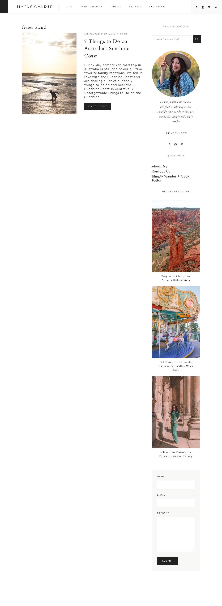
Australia (90, 34)
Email (161, 495)
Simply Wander (34, 6)
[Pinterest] (169, 144)
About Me (160, 166)
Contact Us (161, 171)
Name (161, 476)
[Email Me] (182, 144)
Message (163, 513)
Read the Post (97, 106)
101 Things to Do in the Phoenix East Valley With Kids (176, 366)
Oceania (102, 34)
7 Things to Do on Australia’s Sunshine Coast (107, 48)
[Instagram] (175, 144)
